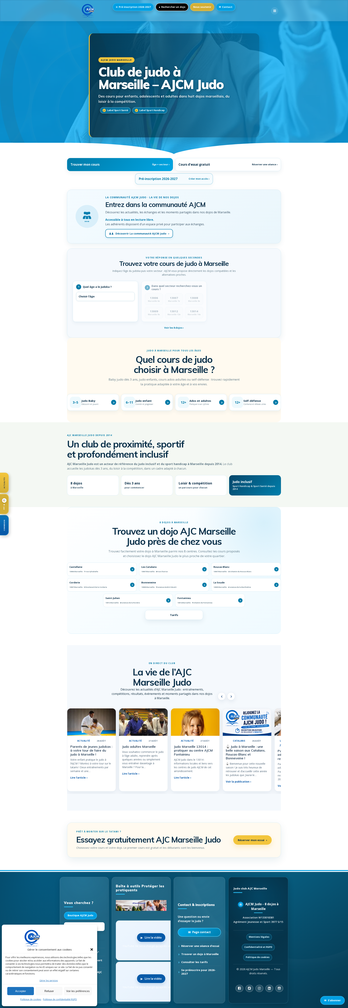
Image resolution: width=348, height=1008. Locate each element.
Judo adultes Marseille (139, 746)
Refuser (49, 991)
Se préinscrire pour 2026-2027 (198, 971)
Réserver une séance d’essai (200, 946)
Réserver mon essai (252, 840)
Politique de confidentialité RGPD (60, 999)
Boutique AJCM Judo (80, 915)
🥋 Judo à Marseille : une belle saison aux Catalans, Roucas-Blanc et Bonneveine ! (245, 752)
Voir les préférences (78, 991)
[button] (92, 949)
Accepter (20, 991)
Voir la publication (238, 781)
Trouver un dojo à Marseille (200, 954)
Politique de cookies (30, 999)
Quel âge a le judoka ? (95, 287)
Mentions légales (259, 936)
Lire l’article (78, 777)
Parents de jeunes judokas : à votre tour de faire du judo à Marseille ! (91, 750)
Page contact (201, 932)
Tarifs (174, 615)
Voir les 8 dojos (174, 327)
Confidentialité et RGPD (258, 947)
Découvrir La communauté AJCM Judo (139, 233)
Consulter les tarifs (194, 962)
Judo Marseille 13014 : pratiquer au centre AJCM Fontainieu (193, 750)
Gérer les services (49, 980)
